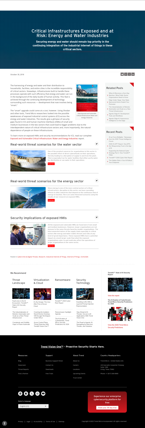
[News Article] (120, 284)
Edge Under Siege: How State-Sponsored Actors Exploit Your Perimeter (118, 102)
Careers (76, 365)
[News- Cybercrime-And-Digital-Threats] (122, 74)
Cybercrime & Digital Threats (27, 257)
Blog (19, 361)
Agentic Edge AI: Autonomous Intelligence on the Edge (118, 120)
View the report (113, 295)
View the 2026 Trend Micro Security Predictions (118, 325)
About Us (76, 361)
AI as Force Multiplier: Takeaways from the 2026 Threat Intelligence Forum (119, 139)
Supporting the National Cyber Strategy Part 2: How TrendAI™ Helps (118, 153)
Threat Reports (23, 369)
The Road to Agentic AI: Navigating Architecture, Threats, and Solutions (85, 324)
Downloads (49, 369)
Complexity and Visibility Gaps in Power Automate (21, 323)
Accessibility (38, 421)
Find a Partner (23, 374)
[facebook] (125, 74)
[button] (33, 406)
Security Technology (83, 281)
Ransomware (62, 279)
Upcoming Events (79, 374)
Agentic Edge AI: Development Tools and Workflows (118, 115)
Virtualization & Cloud (41, 281)
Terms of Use (50, 421)
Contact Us (49, 365)
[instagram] (37, 393)
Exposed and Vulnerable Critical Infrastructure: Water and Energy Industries (44, 138)
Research (42, 257)
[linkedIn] (133, 74)
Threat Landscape (18, 281)
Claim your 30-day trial (106, 407)
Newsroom (22, 365)
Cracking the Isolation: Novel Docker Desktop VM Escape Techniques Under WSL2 (42, 315)
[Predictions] (120, 313)
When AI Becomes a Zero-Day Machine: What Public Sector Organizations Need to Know (118, 95)
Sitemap (61, 421)
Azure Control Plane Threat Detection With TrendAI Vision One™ (41, 324)
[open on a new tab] (32, 393)
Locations (76, 369)
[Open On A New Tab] (129, 74)
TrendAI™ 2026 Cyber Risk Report (120, 157)
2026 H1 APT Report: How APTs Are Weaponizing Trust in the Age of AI (119, 146)
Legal (28, 421)
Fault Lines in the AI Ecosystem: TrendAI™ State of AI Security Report (20, 300)
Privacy (20, 421)
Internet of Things (73, 257)
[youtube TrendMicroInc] (43, 393)
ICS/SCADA (84, 257)
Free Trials (49, 374)
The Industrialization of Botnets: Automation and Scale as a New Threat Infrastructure (118, 109)
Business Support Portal (54, 361)
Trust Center (77, 378)
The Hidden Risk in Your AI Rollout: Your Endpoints (119, 161)
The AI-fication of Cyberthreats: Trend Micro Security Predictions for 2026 (62, 321)
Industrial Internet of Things (56, 257)
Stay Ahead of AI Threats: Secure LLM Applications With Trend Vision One (85, 315)
